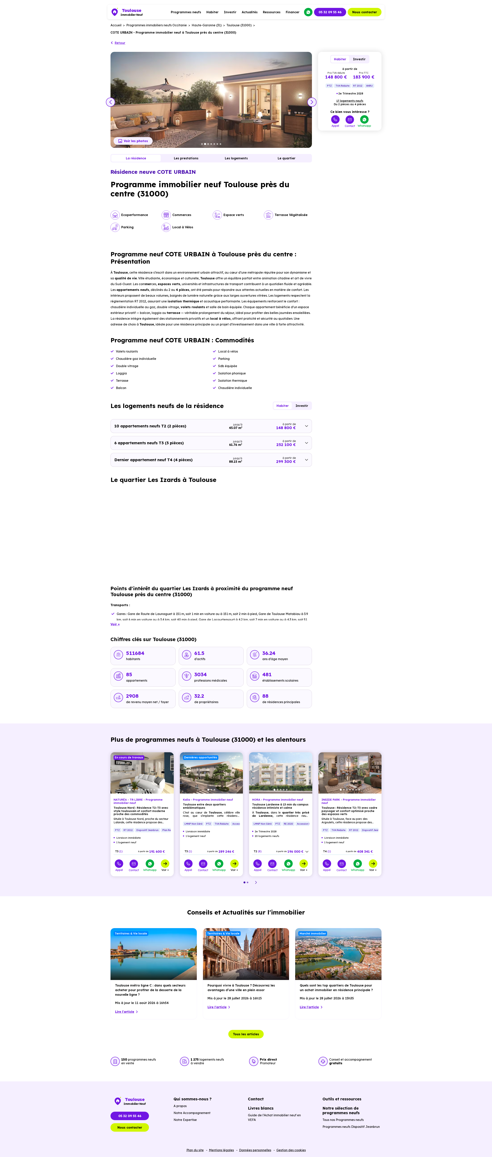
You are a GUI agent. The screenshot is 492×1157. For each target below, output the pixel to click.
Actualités (250, 12)
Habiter (212, 12)
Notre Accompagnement (192, 1113)
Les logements (236, 158)
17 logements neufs (349, 101)
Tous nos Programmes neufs (343, 1120)
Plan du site (195, 1150)
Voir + (165, 869)
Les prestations (186, 158)
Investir (230, 12)
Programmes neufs (186, 12)
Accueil (116, 25)
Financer (292, 12)
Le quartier (286, 158)
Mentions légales (221, 1150)
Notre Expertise (185, 1120)
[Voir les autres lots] (307, 852)
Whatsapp (364, 125)
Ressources (271, 12)
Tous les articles (246, 1034)
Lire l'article (124, 1012)
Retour (120, 43)
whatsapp (308, 12)
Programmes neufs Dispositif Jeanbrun (351, 1127)
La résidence (136, 158)
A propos (180, 1106)
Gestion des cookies (291, 1150)
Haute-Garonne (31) (207, 25)
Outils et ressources (341, 1099)
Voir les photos (136, 141)
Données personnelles (255, 1150)
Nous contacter (364, 12)
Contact (350, 125)
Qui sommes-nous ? (193, 1099)
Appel (335, 125)
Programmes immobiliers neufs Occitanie (156, 25)
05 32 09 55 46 (330, 12)
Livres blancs (260, 1108)
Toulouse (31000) (239, 25)
